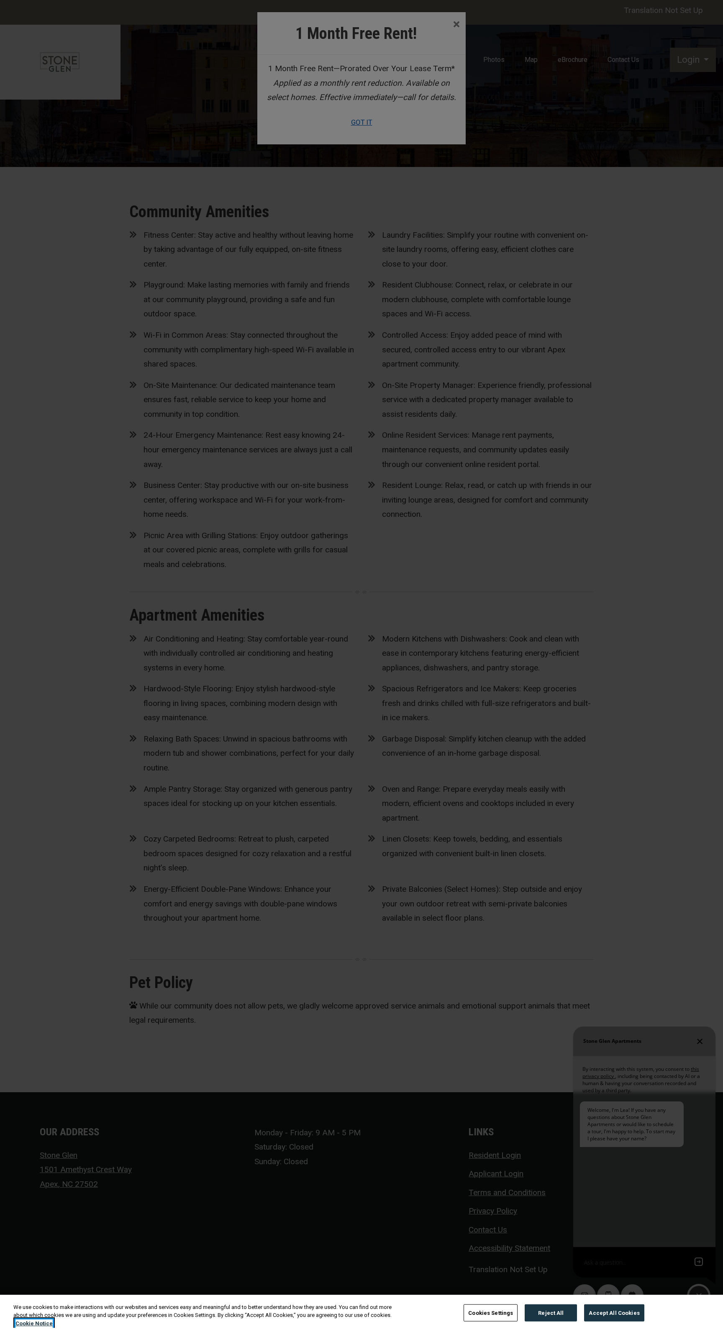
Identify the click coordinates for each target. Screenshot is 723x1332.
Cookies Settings (490, 1312)
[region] (361, 1313)
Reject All (551, 1312)
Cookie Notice (34, 1323)
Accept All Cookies (614, 1312)
